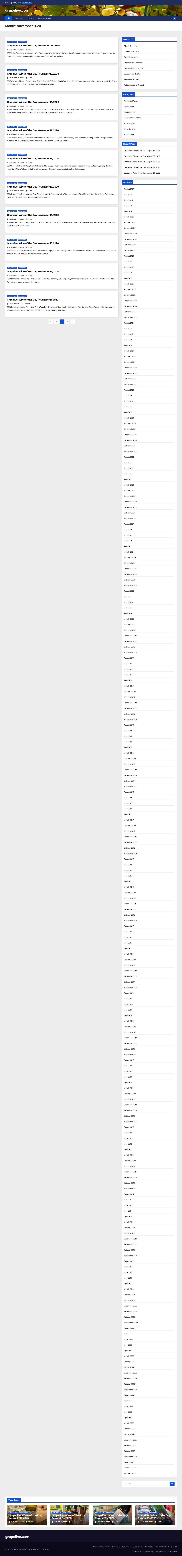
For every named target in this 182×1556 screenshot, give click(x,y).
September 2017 (130, 786)
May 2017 (128, 809)
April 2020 (128, 613)
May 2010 (128, 1278)
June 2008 (128, 1406)
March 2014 (129, 1021)
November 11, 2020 (16, 304)
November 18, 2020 (16, 106)
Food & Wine (129, 107)
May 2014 (128, 1010)
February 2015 (130, 960)
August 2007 (129, 1462)
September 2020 (131, 585)
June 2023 (128, 401)
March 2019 (129, 686)
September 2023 (130, 384)
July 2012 (128, 1133)
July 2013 (128, 1066)
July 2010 (128, 1267)
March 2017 (129, 820)
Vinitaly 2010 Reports (132, 118)
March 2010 (129, 1289)
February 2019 (130, 691)
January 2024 (129, 362)
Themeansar (45, 1549)
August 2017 (129, 792)
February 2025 (130, 289)
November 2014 (130, 976)
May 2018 (128, 742)
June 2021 (128, 535)
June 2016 (128, 870)
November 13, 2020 (16, 247)
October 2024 (129, 312)
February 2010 (130, 1295)
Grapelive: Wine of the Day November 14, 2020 (33, 215)
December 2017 (130, 770)
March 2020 (129, 619)
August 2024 (129, 323)
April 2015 (128, 948)
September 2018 (130, 719)
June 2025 (128, 267)
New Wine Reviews (131, 79)
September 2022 (130, 451)
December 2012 (130, 1105)
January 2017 (129, 831)
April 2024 (128, 345)
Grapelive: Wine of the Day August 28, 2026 (142, 151)
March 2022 (129, 485)
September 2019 (130, 652)
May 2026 (128, 206)
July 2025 (128, 261)
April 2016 (128, 881)
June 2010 (128, 1272)
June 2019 (128, 669)
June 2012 (128, 1138)
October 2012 (129, 1116)
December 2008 (130, 1373)
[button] (171, 18)
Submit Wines (44, 18)
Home (95, 1547)
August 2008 (129, 1395)
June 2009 (128, 1339)
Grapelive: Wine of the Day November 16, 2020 (33, 158)
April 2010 (128, 1283)
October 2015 (129, 915)
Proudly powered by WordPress (16, 1549)
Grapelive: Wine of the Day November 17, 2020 (33, 130)
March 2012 (129, 1155)
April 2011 (128, 1216)
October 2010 (129, 1250)
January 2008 (129, 1434)
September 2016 (130, 853)
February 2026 (130, 222)
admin (30, 49)
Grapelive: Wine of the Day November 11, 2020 (32, 299)
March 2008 (129, 1423)
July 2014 (128, 999)
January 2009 (129, 1367)
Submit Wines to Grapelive (135, 85)
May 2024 (128, 340)
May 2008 (128, 1412)
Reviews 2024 (161, 1551)
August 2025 (129, 256)
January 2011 (129, 1233)
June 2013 (128, 1071)
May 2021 (128, 541)
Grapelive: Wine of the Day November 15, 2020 (33, 186)
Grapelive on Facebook (133, 63)
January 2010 (129, 1300)
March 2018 (129, 753)
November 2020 (130, 574)
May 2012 (128, 1144)
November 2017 (130, 775)
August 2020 (129, 591)
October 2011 (129, 1183)
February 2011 (130, 1228)
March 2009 (129, 1356)
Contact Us (116, 1547)
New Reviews (126, 1547)
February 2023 (130, 423)
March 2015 (129, 954)
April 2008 (128, 1417)
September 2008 (131, 1390)
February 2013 (130, 1094)
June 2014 (128, 1004)
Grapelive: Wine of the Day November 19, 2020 (33, 73)
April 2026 (128, 211)
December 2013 (130, 1038)
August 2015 (129, 926)
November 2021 (130, 507)
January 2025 (129, 295)
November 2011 (130, 1177)
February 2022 (130, 490)
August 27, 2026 (60, 1522)
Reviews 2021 (172, 1547)
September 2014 (130, 987)
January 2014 (129, 1032)
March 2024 (129, 351)
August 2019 (129, 658)
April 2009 (128, 1350)
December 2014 (130, 971)
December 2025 (130, 234)
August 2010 (129, 1261)
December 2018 (130, 703)
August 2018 (129, 725)
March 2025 (129, 284)
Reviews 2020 (161, 1547)
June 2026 (128, 200)
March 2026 (129, 217)
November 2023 (130, 373)
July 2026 (128, 194)
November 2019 (130, 641)
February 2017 (130, 826)
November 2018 (130, 708)
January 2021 (129, 563)
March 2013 (129, 1088)
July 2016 (128, 865)
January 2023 (129, 429)
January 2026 (129, 228)
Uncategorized (130, 112)
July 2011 (128, 1200)
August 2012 (129, 1127)
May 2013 (128, 1077)
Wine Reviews (22, 42)
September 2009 (131, 1323)
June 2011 (128, 1205)
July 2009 (128, 1334)
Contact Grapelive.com (133, 51)
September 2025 (130, 250)
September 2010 (130, 1256)
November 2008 (130, 1378)
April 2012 (128, 1149)
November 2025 (130, 239)
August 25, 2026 (146, 1522)
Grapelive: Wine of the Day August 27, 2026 (142, 156)
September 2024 (131, 317)
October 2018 (129, 714)
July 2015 (128, 932)
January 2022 (129, 496)
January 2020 (129, 630)
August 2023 (129, 390)
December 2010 (130, 1239)
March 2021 (129, 552)
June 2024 (128, 334)
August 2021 (129, 524)
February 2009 (130, 1362)
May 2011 (128, 1211)
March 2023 (129, 418)
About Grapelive (130, 46)
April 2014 (128, 1015)
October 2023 (129, 379)
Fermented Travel (131, 101)
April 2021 (128, 546)
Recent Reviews (138, 1547)
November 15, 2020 (16, 191)
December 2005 (130, 1468)
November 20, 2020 (17, 49)
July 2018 (128, 731)
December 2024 (130, 301)
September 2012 (130, 1122)
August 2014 (129, 993)
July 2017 (128, 798)
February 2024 (130, 356)
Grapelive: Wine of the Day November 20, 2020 (33, 45)
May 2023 (128, 407)
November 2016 (130, 842)
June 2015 (128, 937)
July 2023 (128, 396)
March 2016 (129, 887)
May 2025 (128, 273)
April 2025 (128, 278)
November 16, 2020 (16, 162)
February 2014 (130, 1027)
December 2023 (130, 368)
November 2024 (130, 306)
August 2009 (129, 1328)
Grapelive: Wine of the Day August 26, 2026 (142, 162)
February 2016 (130, 893)
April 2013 (128, 1082)
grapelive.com (17, 10)
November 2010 (130, 1244)
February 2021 (130, 557)
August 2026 (129, 189)
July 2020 (128, 597)
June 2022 (128, 468)
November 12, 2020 (16, 275)
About (30, 18)
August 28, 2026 (18, 1522)
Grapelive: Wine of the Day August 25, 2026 (142, 167)
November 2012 (130, 1110)
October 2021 (129, 513)
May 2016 (128, 876)
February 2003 (130, 1473)
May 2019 (128, 675)
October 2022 (129, 446)
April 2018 (128, 747)
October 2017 (129, 781)
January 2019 (129, 697)
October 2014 (129, 982)
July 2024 (128, 328)
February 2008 (130, 1429)
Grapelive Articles (131, 57)
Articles (18, 18)
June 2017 (128, 803)
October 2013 (129, 1049)
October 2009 (129, 1317)
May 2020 (128, 608)
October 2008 (129, 1384)
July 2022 (128, 463)
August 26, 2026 (103, 1522)
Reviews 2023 (149, 1551)
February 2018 (130, 759)
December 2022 (130, 435)
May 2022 (128, 474)
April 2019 (128, 680)
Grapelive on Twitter (132, 74)
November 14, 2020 (16, 219)
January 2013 (129, 1099)
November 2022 (130, 440)
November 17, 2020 (16, 134)
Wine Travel (129, 135)
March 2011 (128, 1222)
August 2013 (129, 1060)
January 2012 (129, 1166)
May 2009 (128, 1345)
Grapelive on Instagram (133, 68)
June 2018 (128, 736)
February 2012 (130, 1161)
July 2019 (128, 664)
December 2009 (130, 1306)
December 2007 (130, 1440)
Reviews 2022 (138, 1551)
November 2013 (130, 1043)
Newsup (35, 1549)
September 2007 (131, 1457)
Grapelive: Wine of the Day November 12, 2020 (33, 271)
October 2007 (129, 1451)
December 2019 (130, 636)
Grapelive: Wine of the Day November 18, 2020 (33, 102)
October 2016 (129, 848)
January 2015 (129, 965)
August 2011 (129, 1194)
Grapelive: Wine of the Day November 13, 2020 (33, 243)
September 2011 (130, 1189)
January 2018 (129, 764)
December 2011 (130, 1172)
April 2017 (128, 814)
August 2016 (129, 859)
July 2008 (128, 1401)
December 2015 (130, 904)
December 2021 (130, 502)
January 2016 (129, 898)
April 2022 (128, 479)
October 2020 (129, 580)
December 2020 (130, 569)
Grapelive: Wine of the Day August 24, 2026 (142, 173)
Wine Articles (12, 42)
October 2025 (129, 245)
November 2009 (130, 1311)
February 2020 (130, 624)
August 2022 (129, 457)
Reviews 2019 (149, 1547)
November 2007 (130, 1445)
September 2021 (130, 518)
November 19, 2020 (16, 78)
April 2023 (128, 412)
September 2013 (130, 1054)
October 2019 (129, 647)
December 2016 (130, 837)
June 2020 (128, 602)
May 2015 (128, 943)
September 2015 (130, 920)
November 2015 (130, 909)
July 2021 (128, 530)
